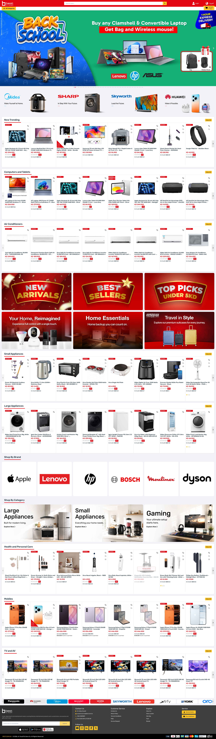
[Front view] (28, 102)
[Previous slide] (2, 48)
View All (208, 120)
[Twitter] (96, 728)
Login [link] (197, 3)
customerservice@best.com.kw (85, 713)
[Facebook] (91, 728)
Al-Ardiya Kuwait (81, 711)
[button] (9, 8)
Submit (65, 723)
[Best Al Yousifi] (7, 3)
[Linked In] (86, 728)
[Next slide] (213, 48)
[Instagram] (82, 728)
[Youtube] (77, 728)
